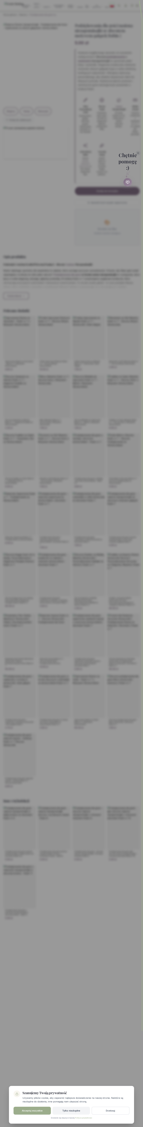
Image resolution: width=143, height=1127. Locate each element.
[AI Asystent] (127, 182)
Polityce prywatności (83, 1118)
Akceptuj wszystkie (32, 1110)
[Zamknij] (138, 153)
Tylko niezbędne (71, 1110)
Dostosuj (110, 1110)
